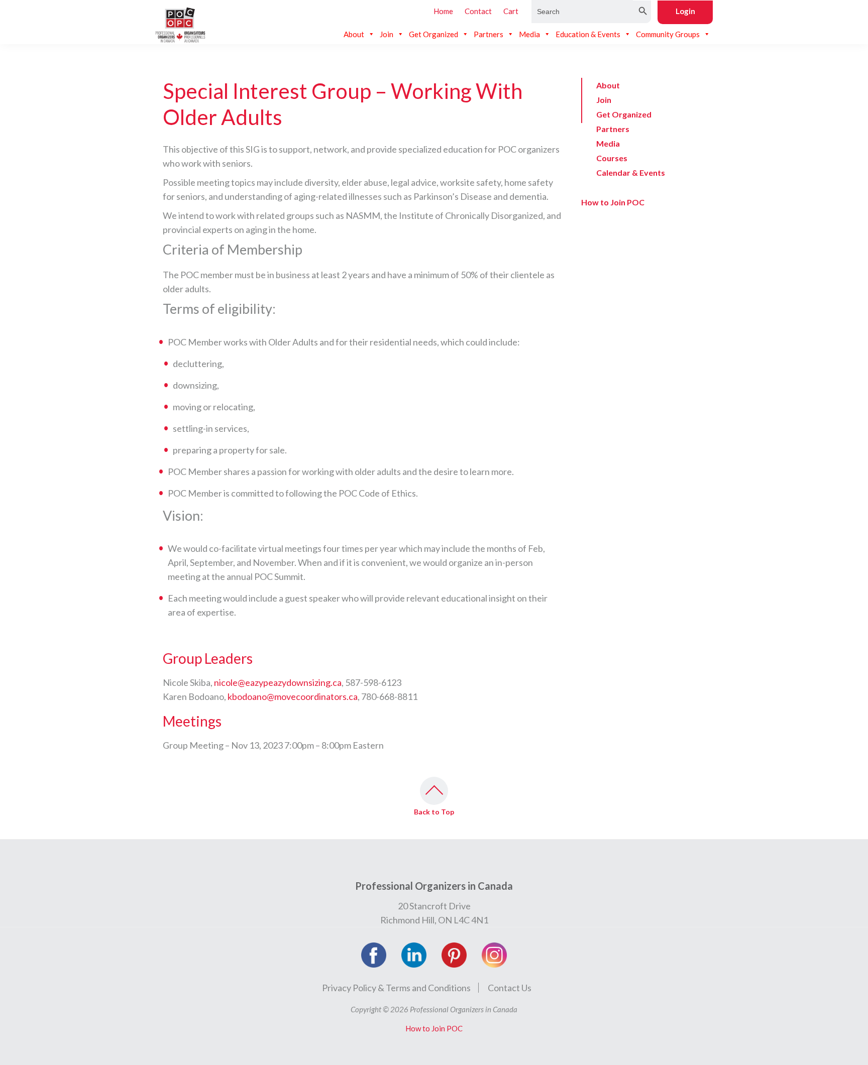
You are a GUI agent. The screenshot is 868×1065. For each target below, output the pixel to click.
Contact (478, 11)
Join (386, 34)
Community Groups (668, 34)
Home (443, 11)
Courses (611, 158)
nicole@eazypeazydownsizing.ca (278, 682)
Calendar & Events (630, 172)
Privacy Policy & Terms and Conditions (396, 988)
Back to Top (434, 811)
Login (685, 11)
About (354, 34)
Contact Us (509, 988)
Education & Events (588, 34)
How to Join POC (612, 202)
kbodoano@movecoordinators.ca (293, 696)
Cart (510, 11)
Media (529, 34)
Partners (488, 34)
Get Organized (433, 34)
